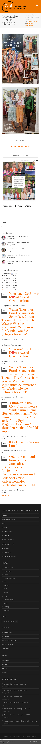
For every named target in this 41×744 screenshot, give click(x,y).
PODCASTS (5, 673)
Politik (6, 592)
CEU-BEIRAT (5, 536)
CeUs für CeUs (8, 568)
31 (2, 290)
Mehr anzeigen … (6, 495)
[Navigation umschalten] (37, 6)
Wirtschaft (7, 610)
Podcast (6, 589)
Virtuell (6, 603)
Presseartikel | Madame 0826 (13, 696)
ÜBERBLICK (5, 515)
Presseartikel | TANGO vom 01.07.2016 (17, 206)
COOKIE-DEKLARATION (9, 556)
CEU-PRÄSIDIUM (7, 532)
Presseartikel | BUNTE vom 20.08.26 (15, 684)
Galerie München (9, 578)
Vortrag (6, 607)
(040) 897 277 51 (32, 21)
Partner (6, 585)
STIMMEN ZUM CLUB (8, 540)
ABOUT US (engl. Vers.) (9, 519)
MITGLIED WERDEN (7, 645)
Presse (6, 596)
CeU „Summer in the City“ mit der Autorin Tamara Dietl (20, 721)
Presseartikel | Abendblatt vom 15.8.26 (16, 702)
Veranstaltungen (9, 600)
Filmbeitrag (7, 571)
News (34, 15)
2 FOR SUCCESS (6, 649)
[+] (20, 180)
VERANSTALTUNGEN (8, 544)
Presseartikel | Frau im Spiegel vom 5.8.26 (17, 709)
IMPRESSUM (5, 548)
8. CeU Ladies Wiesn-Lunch (24, 444)
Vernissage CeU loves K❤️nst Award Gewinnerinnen (24, 297)
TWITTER (4, 664)
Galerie (6, 575)
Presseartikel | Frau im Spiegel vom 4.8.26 (17, 715)
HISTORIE (4, 528)
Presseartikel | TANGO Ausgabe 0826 (15, 690)
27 (9, 287)
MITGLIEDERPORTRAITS (9, 640)
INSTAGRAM (5, 660)
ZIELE (3, 524)
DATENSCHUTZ (6, 552)
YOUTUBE (5, 668)
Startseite (28, 15)
